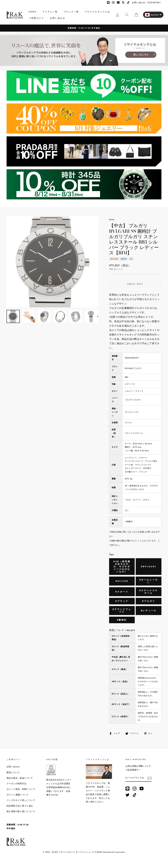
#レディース (149, 610)
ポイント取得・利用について (21, 789)
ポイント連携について (18, 794)
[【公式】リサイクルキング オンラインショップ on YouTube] (142, 789)
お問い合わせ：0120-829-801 (146, 2)
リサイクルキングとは (97, 11)
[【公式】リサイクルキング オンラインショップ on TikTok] (134, 795)
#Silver (122, 581)
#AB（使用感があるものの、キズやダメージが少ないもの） (121, 566)
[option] (84, 28)
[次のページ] (96, 316)
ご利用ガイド (36, 18)
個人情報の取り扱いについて (21, 811)
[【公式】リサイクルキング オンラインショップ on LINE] (127, 789)
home (112, 219)
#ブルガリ (148, 601)
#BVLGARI (148, 566)
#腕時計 (122, 619)
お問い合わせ (57, 18)
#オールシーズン (148, 581)
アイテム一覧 (50, 11)
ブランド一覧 (71, 11)
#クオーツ (121, 591)
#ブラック (121, 601)
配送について (13, 772)
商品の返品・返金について (20, 778)
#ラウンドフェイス (122, 610)
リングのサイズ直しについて (21, 800)
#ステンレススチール (148, 592)
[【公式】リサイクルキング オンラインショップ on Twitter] (127, 795)
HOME (32, 11)
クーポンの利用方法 (16, 783)
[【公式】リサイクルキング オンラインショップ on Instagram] (134, 789)
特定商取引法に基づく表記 (20, 805)
